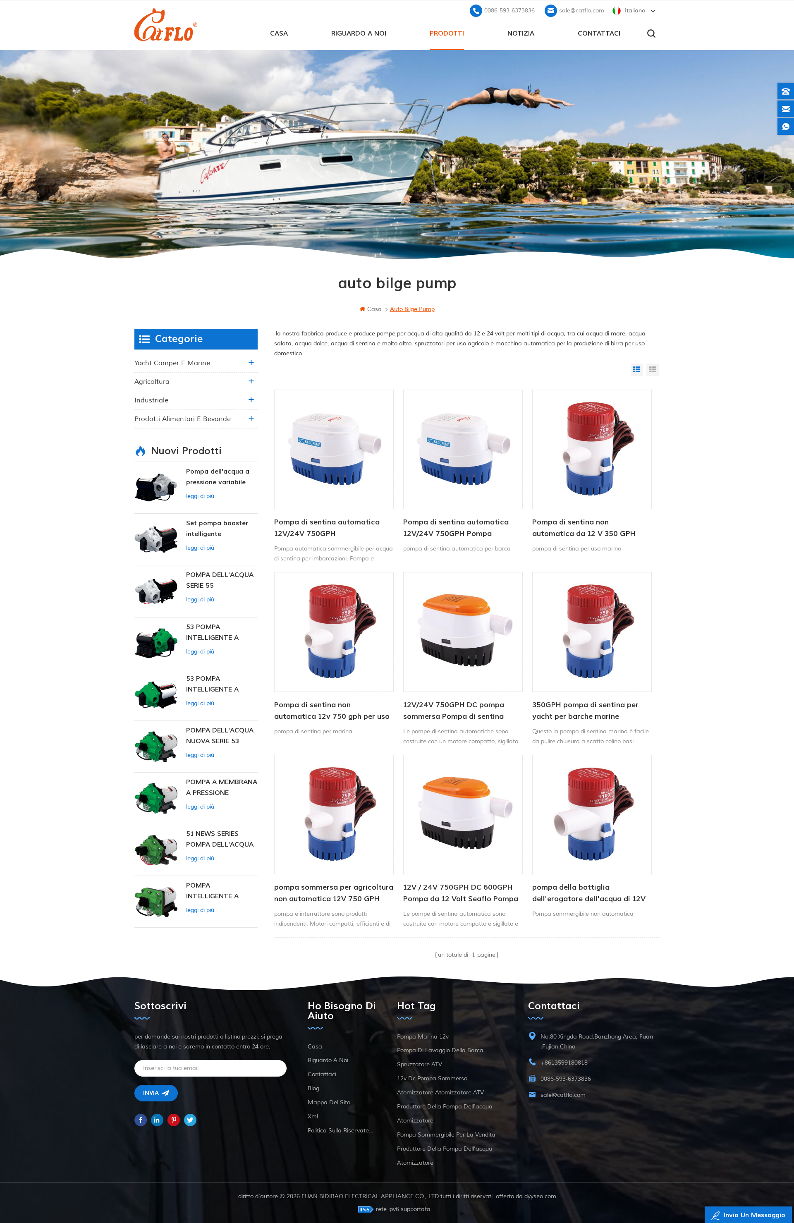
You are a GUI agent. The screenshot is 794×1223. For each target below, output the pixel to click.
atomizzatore (415, 1120)
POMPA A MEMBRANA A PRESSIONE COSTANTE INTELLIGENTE (221, 788)
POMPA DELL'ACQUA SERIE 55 (220, 580)
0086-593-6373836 (509, 10)
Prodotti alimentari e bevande (182, 419)
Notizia (520, 33)
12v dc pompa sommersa (432, 1078)
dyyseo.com (540, 1196)
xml (313, 1116)
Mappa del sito (329, 1102)
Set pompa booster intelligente (217, 528)
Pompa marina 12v (423, 1036)
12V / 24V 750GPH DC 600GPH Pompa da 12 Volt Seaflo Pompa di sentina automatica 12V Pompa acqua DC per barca (460, 894)
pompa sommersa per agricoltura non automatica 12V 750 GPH (333, 893)
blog (313, 1088)
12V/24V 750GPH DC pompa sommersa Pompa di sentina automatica (453, 711)
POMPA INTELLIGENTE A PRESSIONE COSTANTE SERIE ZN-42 (221, 891)
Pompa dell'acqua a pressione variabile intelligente (217, 477)
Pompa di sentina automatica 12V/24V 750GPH (327, 528)
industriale (151, 400)
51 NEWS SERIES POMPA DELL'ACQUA (220, 839)
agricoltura (152, 382)
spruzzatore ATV (419, 1064)
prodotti (447, 33)
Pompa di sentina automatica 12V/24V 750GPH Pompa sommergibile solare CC (456, 528)
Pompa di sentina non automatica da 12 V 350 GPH (584, 528)
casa (279, 33)
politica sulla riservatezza (342, 1130)
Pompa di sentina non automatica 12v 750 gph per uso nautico (332, 711)
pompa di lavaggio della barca (440, 1050)
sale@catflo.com (581, 10)
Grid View (637, 370)
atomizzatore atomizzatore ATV (440, 1092)
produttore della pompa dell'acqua (445, 1106)
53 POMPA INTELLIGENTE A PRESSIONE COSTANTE (212, 633)
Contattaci (599, 33)
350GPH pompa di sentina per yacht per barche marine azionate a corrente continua (585, 711)
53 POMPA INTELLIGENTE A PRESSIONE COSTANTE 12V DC (216, 685)
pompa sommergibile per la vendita (446, 1134)
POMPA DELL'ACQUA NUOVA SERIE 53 (220, 735)
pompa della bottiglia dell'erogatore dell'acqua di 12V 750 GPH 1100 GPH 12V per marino (589, 894)
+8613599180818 (564, 1062)
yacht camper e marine (172, 363)
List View (652, 370)
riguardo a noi (358, 33)
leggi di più (200, 496)
